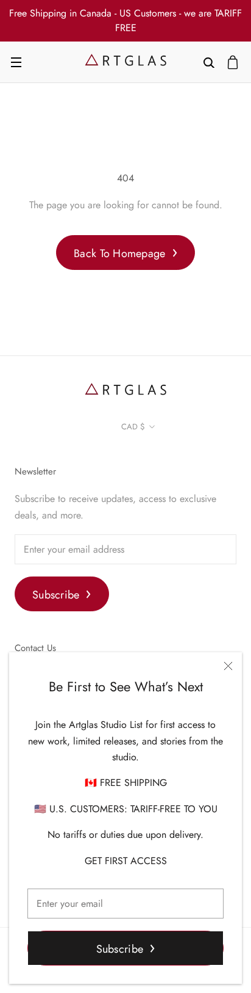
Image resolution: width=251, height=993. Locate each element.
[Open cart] (232, 62)
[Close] (228, 666)
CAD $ (133, 426)
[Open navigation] (16, 62)
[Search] (208, 62)
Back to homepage (119, 253)
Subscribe (119, 949)
